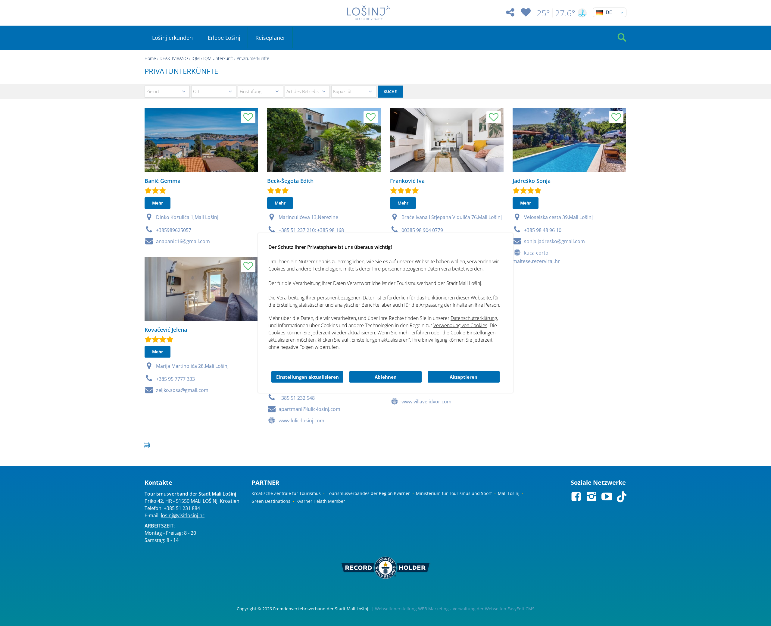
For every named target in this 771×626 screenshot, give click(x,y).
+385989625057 (173, 230)
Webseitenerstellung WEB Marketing (412, 609)
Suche (390, 91)
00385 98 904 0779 (422, 230)
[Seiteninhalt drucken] (147, 445)
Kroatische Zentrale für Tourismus (286, 493)
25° (543, 13)
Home (150, 58)
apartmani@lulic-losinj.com (309, 409)
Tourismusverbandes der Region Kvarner (368, 493)
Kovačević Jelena (166, 329)
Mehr (157, 203)
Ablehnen (386, 377)
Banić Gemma (162, 180)
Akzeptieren (463, 377)
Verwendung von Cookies (460, 325)
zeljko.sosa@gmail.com (182, 390)
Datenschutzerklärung (474, 318)
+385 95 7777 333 (175, 379)
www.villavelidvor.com (426, 401)
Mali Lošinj (509, 493)
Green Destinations (270, 501)
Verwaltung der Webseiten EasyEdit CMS (494, 609)
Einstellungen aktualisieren (307, 377)
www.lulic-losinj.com (301, 420)
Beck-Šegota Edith (290, 180)
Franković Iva (407, 180)
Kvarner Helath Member (320, 501)
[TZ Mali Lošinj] (368, 12)
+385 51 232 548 (297, 398)
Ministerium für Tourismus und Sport (454, 493)
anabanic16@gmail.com (183, 241)
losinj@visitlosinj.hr (182, 515)
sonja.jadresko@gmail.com (554, 241)
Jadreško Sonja (532, 180)
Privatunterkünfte (253, 58)
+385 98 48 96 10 (542, 230)
